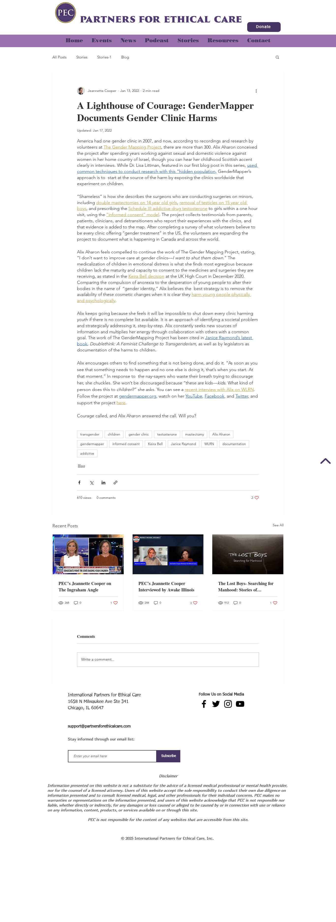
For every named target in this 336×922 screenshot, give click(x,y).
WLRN (209, 444)
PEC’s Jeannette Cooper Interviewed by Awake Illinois (166, 586)
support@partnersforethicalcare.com (99, 726)
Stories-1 (104, 57)
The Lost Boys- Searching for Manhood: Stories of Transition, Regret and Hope (246, 586)
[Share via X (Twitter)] (91, 482)
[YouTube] (240, 704)
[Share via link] (115, 482)
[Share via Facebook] (79, 482)
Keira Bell (155, 444)
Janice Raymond (183, 444)
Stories (81, 57)
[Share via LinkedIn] (103, 482)
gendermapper (92, 444)
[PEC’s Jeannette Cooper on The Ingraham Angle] (88, 554)
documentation (234, 444)
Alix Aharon (221, 434)
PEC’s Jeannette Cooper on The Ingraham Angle (85, 586)
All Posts (59, 57)
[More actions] (256, 91)
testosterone (167, 434)
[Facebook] (204, 704)
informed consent (126, 444)
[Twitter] (216, 704)
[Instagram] (228, 704)
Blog (125, 57)
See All (278, 525)
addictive (87, 453)
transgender (89, 434)
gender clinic (139, 434)
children (114, 434)
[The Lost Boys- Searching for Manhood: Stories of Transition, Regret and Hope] (247, 554)
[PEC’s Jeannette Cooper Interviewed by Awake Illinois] (168, 554)
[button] (188, 38)
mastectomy (194, 434)
